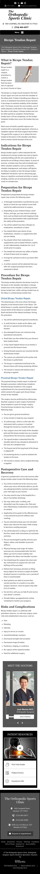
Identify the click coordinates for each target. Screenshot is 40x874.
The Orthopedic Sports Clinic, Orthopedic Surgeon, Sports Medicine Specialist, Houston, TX (19, 48)
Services (34, 49)
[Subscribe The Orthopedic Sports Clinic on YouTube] (22, 3)
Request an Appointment (29, 6)
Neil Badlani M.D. (10, 866)
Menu (17, 32)
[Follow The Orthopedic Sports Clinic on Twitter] (19, 3)
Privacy (19, 842)
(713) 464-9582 (22, 820)
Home (3, 842)
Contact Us (20, 844)
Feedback (35, 842)
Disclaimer (11, 842)
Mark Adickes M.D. (28, 866)
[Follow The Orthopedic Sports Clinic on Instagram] (25, 3)
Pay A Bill (11, 6)
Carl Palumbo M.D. (20, 868)
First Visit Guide (18, 764)
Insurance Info (18, 781)
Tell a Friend (9, 844)
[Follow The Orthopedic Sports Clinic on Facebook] (15, 3)
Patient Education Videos (20, 755)
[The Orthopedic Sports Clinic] (20, 15)
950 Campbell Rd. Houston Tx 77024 (21, 24)
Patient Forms (18, 773)
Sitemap (27, 842)
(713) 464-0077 (21, 27)
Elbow (3, 51)
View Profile (20, 717)
